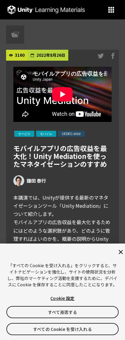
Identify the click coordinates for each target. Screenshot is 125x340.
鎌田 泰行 (36, 180)
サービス (24, 134)
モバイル (46, 134)
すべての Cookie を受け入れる (62, 329)
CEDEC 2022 (71, 134)
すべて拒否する (62, 312)
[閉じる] (120, 252)
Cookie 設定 (62, 298)
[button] (111, 10)
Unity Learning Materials (46, 10)
